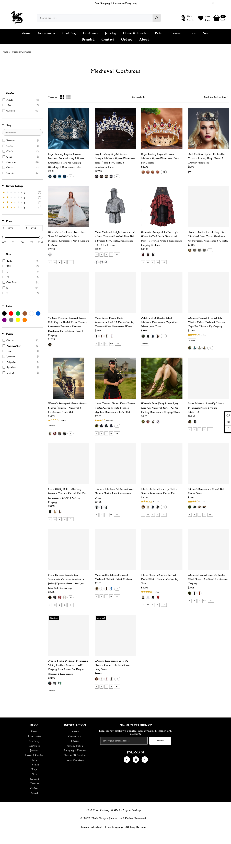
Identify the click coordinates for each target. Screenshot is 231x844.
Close (213, 3)
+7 (210, 348)
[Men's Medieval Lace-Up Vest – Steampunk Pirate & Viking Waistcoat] (208, 378)
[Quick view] (84, 112)
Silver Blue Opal (111, 176)
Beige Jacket (64, 597)
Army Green (106, 336)
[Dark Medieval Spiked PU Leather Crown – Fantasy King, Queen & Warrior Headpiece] (208, 128)
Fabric (9, 333)
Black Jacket (55, 597)
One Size (145, 344)
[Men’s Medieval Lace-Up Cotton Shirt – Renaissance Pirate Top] (161, 463)
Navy (153, 336)
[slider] (4, 237)
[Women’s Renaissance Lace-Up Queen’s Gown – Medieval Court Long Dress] (115, 635)
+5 (70, 176)
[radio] (62, 97)
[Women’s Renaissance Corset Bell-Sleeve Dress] (208, 463)
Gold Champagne (106, 176)
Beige (50, 254)
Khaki (55, 511)
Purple (204, 250)
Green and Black (194, 507)
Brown (148, 254)
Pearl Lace (55, 433)
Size (8, 254)
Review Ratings (14, 185)
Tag (8, 125)
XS (96, 254)
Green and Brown (190, 507)
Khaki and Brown (199, 507)
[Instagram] (136, 759)
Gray (101, 426)
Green (190, 250)
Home (5, 51)
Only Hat (106, 262)
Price (8, 220)
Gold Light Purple (148, 172)
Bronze (50, 345)
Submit (160, 740)
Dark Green (143, 336)
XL (64, 262)
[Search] (99, 18)
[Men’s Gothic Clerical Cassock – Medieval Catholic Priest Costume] (115, 549)
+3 (117, 254)
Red (143, 254)
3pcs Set (96, 262)
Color (8, 306)
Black (190, 172)
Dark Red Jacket (60, 597)
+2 (164, 262)
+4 (117, 433)
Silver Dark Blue (96, 176)
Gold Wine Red (143, 172)
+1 (70, 262)
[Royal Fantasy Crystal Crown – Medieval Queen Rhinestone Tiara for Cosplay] (161, 128)
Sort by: (215, 96)
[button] (193, 335)
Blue (199, 250)
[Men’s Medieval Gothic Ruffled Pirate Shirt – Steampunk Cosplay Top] (161, 549)
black (153, 597)
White (111, 336)
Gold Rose (157, 172)
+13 (164, 172)
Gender (9, 93)
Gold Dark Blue (101, 176)
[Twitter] (145, 759)
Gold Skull (50, 433)
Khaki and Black (204, 507)
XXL (111, 344)
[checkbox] (22, 100)
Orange (194, 250)
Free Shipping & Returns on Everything (116, 3)
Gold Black (153, 172)
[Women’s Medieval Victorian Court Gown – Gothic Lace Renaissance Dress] (115, 463)
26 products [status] (138, 96)
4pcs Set (101, 262)
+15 (117, 176)
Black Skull (64, 433)
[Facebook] (127, 759)
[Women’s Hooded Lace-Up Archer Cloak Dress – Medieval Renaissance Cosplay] (208, 549)
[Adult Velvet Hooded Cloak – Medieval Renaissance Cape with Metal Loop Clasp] (161, 292)
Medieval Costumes (21, 51)
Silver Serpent (60, 433)
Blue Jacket (50, 597)
